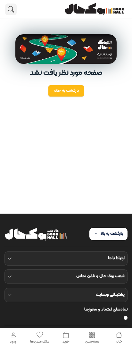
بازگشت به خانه (66, 91)
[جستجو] (11, 9)
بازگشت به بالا (112, 234)
